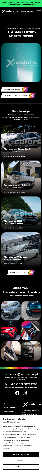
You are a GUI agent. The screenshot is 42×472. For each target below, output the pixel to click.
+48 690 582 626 (26, 11)
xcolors (35, 292)
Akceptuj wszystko (21, 454)
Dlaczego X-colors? (7, 413)
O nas (6, 404)
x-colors (11, 292)
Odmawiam (21, 467)
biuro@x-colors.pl (23, 374)
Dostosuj (21, 461)
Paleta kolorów (11, 28)
